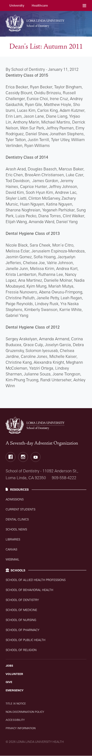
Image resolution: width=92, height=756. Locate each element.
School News (16, 529)
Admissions (15, 499)
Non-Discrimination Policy (25, 712)
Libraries (13, 539)
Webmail (12, 559)
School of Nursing (21, 620)
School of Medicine (21, 610)
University (16, 5)
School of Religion (21, 650)
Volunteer (14, 674)
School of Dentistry (22, 600)
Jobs (9, 665)
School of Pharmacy (22, 630)
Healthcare (40, 5)
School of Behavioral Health (29, 590)
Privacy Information (21, 728)
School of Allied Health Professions (36, 580)
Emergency (15, 690)
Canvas (11, 549)
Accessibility (15, 720)
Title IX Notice (16, 703)
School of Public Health (25, 640)
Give (9, 682)
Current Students (20, 509)
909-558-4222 (64, 477)
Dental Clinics (17, 519)
